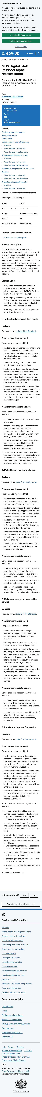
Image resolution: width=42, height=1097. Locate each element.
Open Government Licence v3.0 (15, 1071)
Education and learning (12, 962)
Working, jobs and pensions (14, 992)
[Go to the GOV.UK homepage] (10, 53)
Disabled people (9, 953)
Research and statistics (12, 1019)
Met (5, 116)
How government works (12, 1032)
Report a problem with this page (21, 904)
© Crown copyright (21, 1091)
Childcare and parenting (12, 940)
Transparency (8, 1028)
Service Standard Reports (18, 59)
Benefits (5, 927)
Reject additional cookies (21, 41)
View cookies (21, 46)
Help (4, 1047)
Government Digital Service (12, 96)
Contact (28, 1050)
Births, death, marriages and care (16, 931)
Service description (9, 135)
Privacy (11, 1047)
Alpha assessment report (15, 237)
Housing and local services (13, 975)
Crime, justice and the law (13, 949)
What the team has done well (14, 149)
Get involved (7, 1036)
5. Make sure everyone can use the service (18, 169)
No (35, 895)
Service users (7, 139)
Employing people (9, 966)
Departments (7, 1006)
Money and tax (8, 979)
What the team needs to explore (16, 152)
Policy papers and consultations (16, 1024)
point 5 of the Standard (26, 614)
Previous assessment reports (13, 132)
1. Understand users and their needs (15, 142)
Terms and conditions (11, 1053)
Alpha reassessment (12, 122)
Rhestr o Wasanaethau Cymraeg (16, 1057)
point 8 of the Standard (26, 739)
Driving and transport (11, 957)
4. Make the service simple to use (15, 155)
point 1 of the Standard (26, 331)
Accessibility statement (12, 1050)
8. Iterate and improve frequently (14, 182)
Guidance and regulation (12, 1015)
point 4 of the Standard (26, 482)
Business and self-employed (14, 936)
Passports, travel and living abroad (17, 983)
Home (4, 59)
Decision (7, 145)
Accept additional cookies (21, 35)
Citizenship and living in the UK (15, 944)
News (4, 1011)
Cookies (20, 1047)
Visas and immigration (11, 988)
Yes (26, 895)
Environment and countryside (14, 970)
